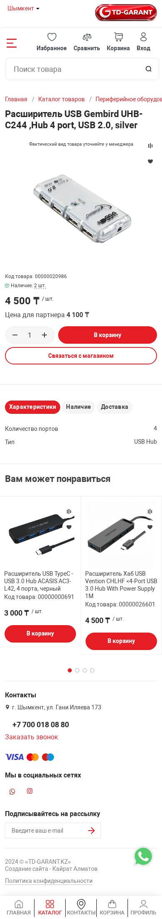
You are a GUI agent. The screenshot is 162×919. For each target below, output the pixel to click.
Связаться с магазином (81, 355)
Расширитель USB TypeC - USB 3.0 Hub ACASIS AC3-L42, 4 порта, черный (38, 581)
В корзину (107, 335)
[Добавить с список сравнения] (69, 511)
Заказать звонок (31, 737)
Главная (16, 99)
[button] (52, 42)
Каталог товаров (61, 99)
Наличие (78, 406)
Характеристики (32, 406)
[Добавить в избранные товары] (69, 526)
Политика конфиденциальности (49, 880)
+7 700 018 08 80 (40, 724)
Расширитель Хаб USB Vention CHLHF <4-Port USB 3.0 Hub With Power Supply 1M (121, 585)
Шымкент (20, 8)
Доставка (114, 406)
